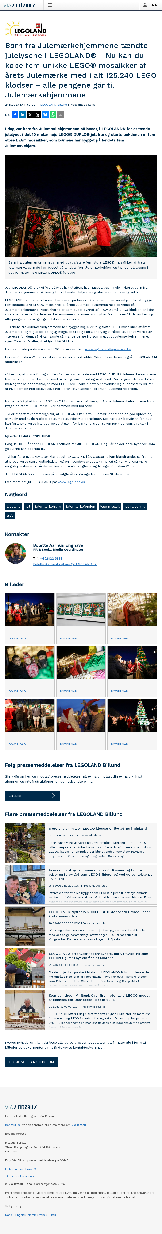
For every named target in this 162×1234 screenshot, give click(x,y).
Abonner (16, 796)
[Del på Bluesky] (45, 115)
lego (10, 515)
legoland (14, 507)
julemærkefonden (80, 507)
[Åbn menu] (51, 5)
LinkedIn (11, 1169)
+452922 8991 (51, 558)
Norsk (32, 1215)
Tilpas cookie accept (20, 1176)
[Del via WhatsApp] (53, 115)
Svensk (42, 1215)
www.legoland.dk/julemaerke (108, 349)
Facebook (25, 1169)
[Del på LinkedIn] (22, 115)
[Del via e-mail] (60, 115)
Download (17, 638)
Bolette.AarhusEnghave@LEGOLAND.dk (65, 564)
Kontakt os (13, 1124)
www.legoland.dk (71, 482)
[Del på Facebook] (15, 115)
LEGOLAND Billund (53, 104)
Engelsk (20, 1215)
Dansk (9, 1215)
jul (28, 507)
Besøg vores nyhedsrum (31, 1062)
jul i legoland (135, 507)
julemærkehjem (48, 507)
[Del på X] (30, 115)
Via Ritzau (79, 1124)
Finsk (52, 1215)
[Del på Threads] (37, 115)
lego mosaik (110, 507)
